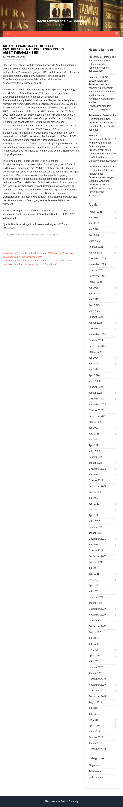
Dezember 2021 (97, 539)
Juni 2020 (94, 644)
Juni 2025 (94, 293)
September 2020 (97, 626)
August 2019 (95, 702)
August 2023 (95, 422)
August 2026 (95, 212)
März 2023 (94, 451)
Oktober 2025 (96, 270)
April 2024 (94, 375)
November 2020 (97, 614)
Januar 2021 (95, 603)
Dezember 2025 (97, 258)
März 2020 (94, 661)
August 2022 (95, 492)
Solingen (52, 234)
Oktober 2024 (96, 340)
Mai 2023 (94, 439)
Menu (7, 33)
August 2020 (95, 632)
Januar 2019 (95, 743)
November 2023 (97, 404)
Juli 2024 (93, 357)
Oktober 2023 (96, 410)
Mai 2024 (94, 369)
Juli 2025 (93, 287)
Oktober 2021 (96, 550)
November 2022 (97, 474)
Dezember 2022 (97, 468)
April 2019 (94, 725)
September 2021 (97, 556)
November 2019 (97, 684)
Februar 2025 (96, 317)
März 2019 (94, 731)
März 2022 (94, 521)
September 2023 (97, 416)
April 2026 (94, 235)
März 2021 (94, 591)
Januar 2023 (95, 463)
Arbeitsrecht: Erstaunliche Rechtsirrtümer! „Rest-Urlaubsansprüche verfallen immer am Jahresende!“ (102, 64)
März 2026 (94, 241)
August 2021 (95, 562)
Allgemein (94, 765)
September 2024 (97, 346)
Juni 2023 (94, 433)
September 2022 (97, 486)
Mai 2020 (94, 649)
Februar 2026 (96, 247)
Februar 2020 (96, 667)
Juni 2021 (94, 574)
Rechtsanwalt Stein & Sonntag (61, 21)
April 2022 (94, 515)
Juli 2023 (93, 428)
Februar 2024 (96, 387)
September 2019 (97, 696)
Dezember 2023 (97, 398)
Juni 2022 (94, 503)
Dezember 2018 (97, 749)
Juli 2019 (93, 708)
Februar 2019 (96, 737)
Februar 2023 (96, 457)
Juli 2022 (93, 498)
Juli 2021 (93, 568)
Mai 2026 (94, 229)
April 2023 (94, 445)
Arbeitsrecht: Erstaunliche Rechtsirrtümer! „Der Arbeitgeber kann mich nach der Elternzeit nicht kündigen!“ (102, 122)
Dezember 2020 (97, 609)
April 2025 (94, 305)
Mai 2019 (94, 720)
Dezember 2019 (97, 679)
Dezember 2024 (97, 328)
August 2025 (95, 282)
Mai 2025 (94, 299)
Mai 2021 (94, 579)
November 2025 (97, 264)
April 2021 (94, 585)
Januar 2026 (95, 252)
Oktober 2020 (96, 620)
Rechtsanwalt (39, 234)
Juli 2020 (93, 638)
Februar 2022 (96, 527)
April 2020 (94, 655)
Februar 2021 (96, 597)
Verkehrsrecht (96, 777)
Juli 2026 (93, 217)
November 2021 (97, 544)
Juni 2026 (94, 223)
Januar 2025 (95, 322)
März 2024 (94, 381)
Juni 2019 (94, 714)
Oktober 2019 (96, 690)
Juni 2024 (94, 363)
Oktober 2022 (96, 480)
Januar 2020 (95, 673)
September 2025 (97, 276)
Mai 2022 (94, 509)
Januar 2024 (95, 393)
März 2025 (94, 311)
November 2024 (97, 334)
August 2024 (95, 352)
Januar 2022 (95, 533)
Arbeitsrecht (24, 234)
